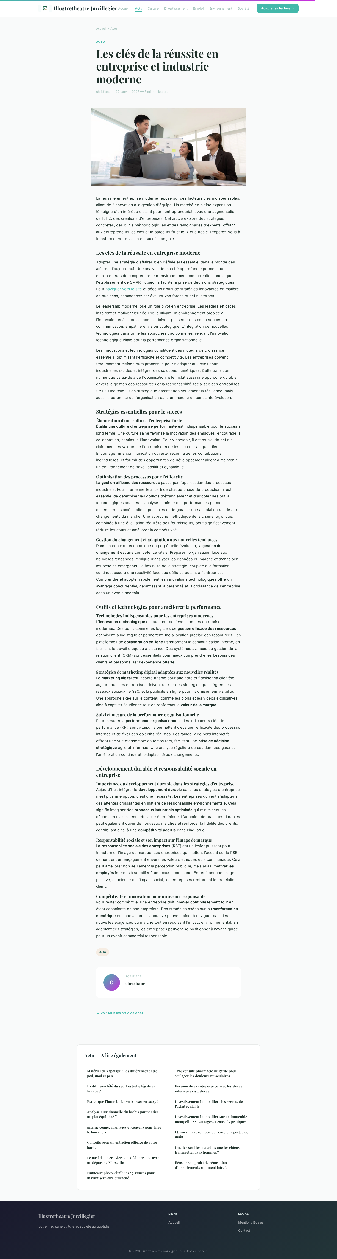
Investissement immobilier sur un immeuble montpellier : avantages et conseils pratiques (211, 1119)
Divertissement (176, 8)
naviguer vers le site (123, 289)
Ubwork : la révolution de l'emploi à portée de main (211, 1134)
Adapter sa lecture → (277, 8)
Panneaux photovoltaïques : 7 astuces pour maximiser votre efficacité (121, 1175)
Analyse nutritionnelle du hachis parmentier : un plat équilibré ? (123, 1114)
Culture (153, 8)
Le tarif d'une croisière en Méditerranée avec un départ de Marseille (123, 1160)
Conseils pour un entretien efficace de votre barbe (122, 1144)
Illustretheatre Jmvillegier (82, 8)
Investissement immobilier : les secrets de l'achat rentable (209, 1104)
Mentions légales (250, 1222)
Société (243, 8)
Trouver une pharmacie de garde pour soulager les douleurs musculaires (205, 1073)
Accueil (124, 8)
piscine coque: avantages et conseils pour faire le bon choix (124, 1129)
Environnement (220, 8)
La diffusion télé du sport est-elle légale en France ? (121, 1088)
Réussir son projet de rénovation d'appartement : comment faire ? (201, 1165)
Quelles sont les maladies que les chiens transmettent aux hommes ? (207, 1150)
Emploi (198, 8)
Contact (244, 1230)
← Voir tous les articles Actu (119, 1013)
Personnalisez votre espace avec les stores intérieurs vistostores (208, 1088)
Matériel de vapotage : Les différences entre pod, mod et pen (122, 1073)
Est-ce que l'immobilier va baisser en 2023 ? (122, 1101)
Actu (138, 8)
